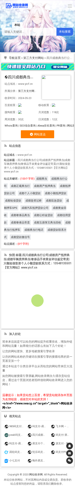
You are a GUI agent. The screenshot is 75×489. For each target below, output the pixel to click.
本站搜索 (65, 31)
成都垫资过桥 (33, 200)
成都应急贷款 (54, 200)
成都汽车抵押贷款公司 (35, 207)
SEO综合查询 (28, 125)
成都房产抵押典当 (45, 185)
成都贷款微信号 (20, 237)
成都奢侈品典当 (20, 215)
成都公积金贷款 (43, 215)
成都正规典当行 (20, 185)
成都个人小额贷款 (30, 193)
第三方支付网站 (33, 58)
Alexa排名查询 (46, 125)
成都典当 (41, 178)
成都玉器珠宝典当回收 (47, 222)
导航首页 (15, 58)
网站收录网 (36, 474)
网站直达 (39, 134)
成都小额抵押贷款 (55, 193)
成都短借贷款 (13, 200)
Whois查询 (11, 125)
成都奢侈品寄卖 (20, 222)
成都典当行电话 (33, 229)
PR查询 (61, 125)
